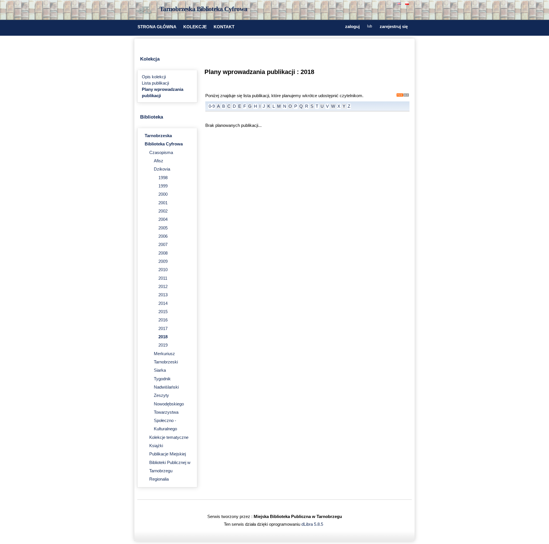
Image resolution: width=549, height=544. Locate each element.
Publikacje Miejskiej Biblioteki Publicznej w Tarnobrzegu (169, 462)
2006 (163, 236)
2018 (163, 337)
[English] (399, 3)
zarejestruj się (394, 26)
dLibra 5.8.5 (312, 524)
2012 (163, 286)
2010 (163, 269)
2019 (163, 345)
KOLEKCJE (195, 27)
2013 (163, 295)
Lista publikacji (155, 83)
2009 (163, 261)
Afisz (158, 161)
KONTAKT (224, 27)
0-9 (212, 106)
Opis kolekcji (154, 77)
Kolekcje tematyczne (168, 437)
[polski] (407, 3)
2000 (163, 194)
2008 (163, 253)
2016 (163, 320)
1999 (163, 186)
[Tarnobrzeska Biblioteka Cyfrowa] (145, 10)
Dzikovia (162, 169)
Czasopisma (161, 152)
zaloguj (352, 26)
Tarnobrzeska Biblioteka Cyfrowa (203, 9)
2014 (163, 303)
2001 (163, 203)
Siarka (160, 370)
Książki (156, 445)
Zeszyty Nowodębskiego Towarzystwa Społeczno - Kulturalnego (169, 412)
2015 (163, 311)
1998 (163, 177)
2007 (163, 244)
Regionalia (159, 479)
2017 (163, 328)
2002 (163, 211)
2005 (163, 228)
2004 (163, 219)
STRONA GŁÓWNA (157, 27)
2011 (162, 278)
